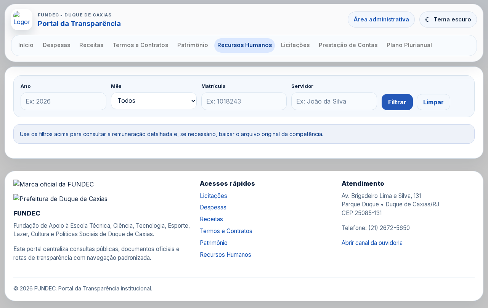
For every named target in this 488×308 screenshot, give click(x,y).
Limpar (433, 102)
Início (26, 45)
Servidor (302, 86)
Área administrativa (381, 19)
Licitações (295, 45)
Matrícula (213, 86)
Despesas (56, 45)
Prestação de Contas (348, 45)
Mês (116, 86)
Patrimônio (192, 45)
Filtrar (397, 102)
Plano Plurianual (409, 45)
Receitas (91, 45)
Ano (25, 86)
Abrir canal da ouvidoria (372, 242)
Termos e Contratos (140, 45)
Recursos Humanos (244, 45)
